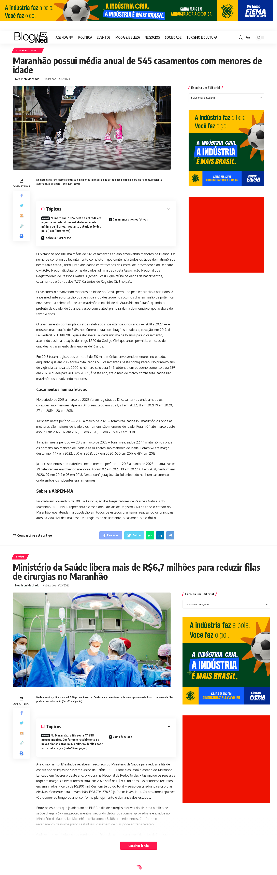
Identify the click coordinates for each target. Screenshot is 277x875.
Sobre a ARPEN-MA (58, 238)
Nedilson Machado (27, 78)
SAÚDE (20, 556)
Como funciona (122, 737)
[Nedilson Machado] (31, 37)
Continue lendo (138, 845)
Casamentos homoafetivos (130, 219)
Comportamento (28, 50)
